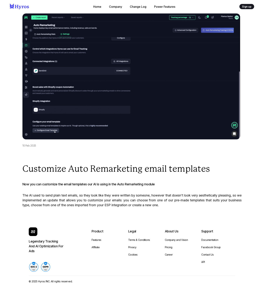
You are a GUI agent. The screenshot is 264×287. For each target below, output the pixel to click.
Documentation (209, 239)
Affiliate (96, 247)
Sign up (246, 6)
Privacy (132, 247)
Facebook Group (211, 247)
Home (97, 6)
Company (115, 6)
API (203, 261)
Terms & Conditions (139, 239)
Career (169, 254)
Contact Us (207, 254)
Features (96, 239)
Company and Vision (176, 239)
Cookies (133, 254)
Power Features (164, 6)
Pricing (168, 247)
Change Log (138, 6)
